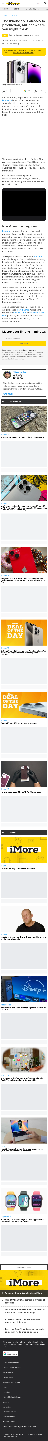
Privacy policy (8, 1372)
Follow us (29, 91)
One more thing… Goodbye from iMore (23, 1293)
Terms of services (29, 350)
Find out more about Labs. (23, 53)
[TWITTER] (15, 377)
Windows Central (9, 1422)
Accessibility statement (11, 1382)
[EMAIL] (22, 377)
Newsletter (41, 91)
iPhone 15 (13, 15)
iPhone (5, 15)
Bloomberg (7, 231)
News (5, 35)
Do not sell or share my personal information (19, 1426)
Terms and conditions (11, 1363)
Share (8, 91)
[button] (45, 3)
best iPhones (23, 309)
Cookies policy (8, 1377)
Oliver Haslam (16, 35)
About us (6, 1402)
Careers (5, 1387)
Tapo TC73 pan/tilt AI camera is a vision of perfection (25, 1301)
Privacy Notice (31, 352)
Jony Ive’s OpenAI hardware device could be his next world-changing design (24, 1330)
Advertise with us (9, 1412)
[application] (24, 203)
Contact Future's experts (12, 1367)
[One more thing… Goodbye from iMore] (24, 1283)
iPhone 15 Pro (19, 312)
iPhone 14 (38, 256)
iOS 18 (16, 9)
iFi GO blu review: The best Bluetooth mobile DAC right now (23, 1320)
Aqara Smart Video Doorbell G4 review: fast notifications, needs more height (25, 1311)
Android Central (9, 1417)
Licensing (6, 1392)
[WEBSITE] (18, 377)
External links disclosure (12, 1397)
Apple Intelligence (32, 9)
